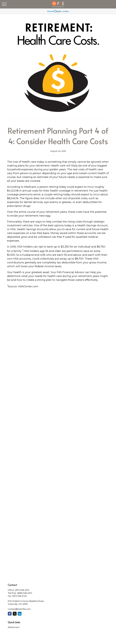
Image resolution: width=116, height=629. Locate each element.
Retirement (13, 627)
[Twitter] (15, 614)
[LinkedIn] (20, 614)
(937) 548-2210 (22, 590)
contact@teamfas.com (19, 609)
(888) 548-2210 (24, 593)
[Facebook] (10, 614)
